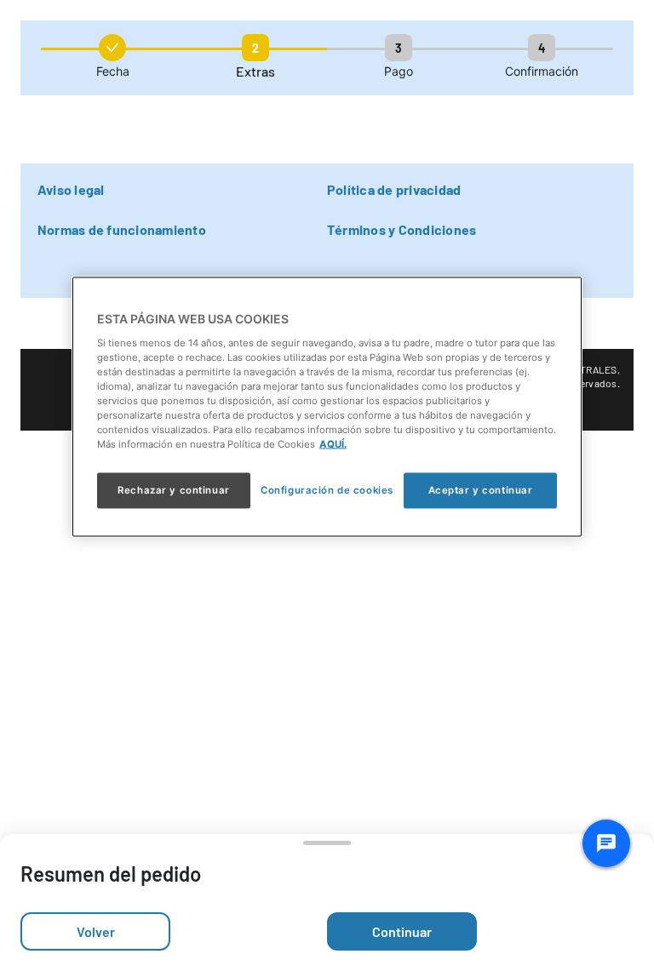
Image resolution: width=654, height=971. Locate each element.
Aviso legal (71, 189)
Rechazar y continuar (173, 490)
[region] (327, 407)
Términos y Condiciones (401, 229)
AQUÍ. (333, 444)
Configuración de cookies (327, 490)
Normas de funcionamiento (121, 229)
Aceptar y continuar (480, 490)
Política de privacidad (394, 189)
